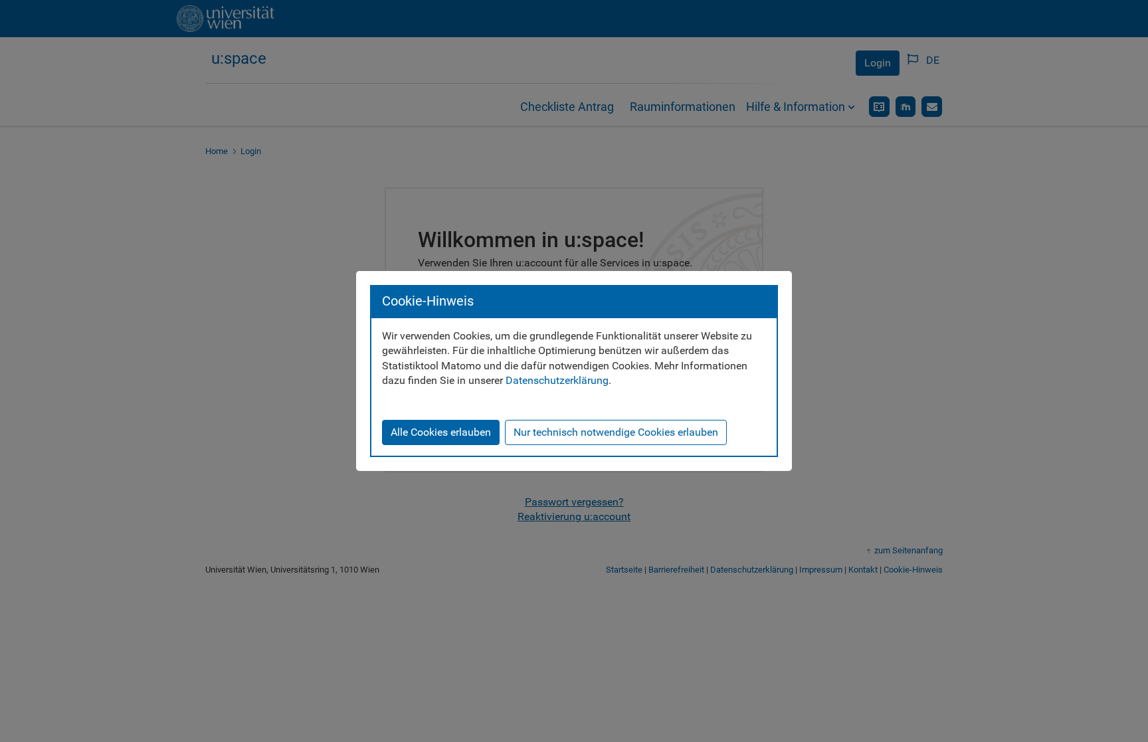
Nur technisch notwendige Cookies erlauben (616, 432)
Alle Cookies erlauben (441, 432)
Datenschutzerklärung (557, 380)
